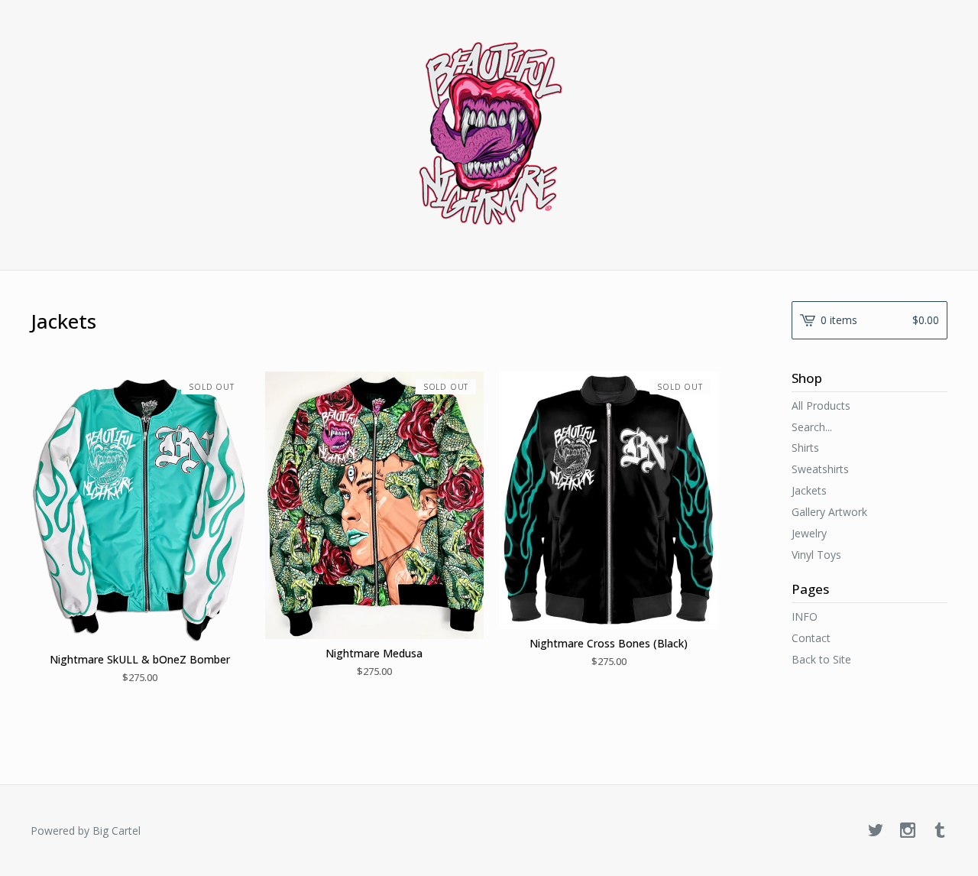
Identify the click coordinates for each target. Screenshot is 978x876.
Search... (812, 427)
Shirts (805, 447)
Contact (811, 638)
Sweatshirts (820, 469)
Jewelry (809, 533)
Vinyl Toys (816, 554)
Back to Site (821, 659)
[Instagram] (907, 830)
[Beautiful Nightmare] (489, 133)
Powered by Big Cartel (86, 830)
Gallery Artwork (829, 512)
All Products (821, 405)
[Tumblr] (939, 830)
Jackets (809, 490)
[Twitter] (875, 830)
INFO (805, 616)
